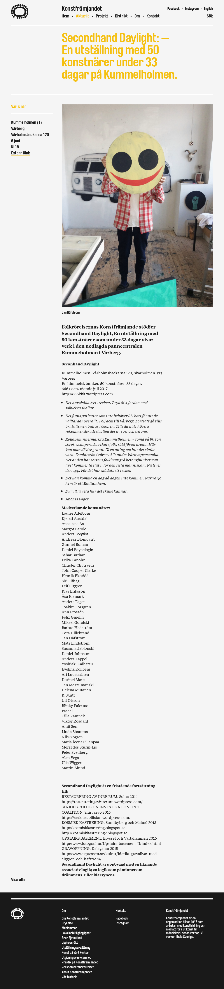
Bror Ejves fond (72, 938)
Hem (65, 16)
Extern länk (20, 153)
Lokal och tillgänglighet (76, 933)
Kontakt (153, 16)
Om (137, 16)
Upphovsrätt (70, 943)
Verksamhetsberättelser (78, 967)
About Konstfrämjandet (77, 972)
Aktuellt (82, 16)
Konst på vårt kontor (75, 952)
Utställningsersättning (76, 948)
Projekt (102, 16)
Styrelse (67, 923)
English (208, 9)
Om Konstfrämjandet (75, 918)
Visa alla (18, 879)
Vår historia (69, 977)
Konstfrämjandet (177, 911)
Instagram (192, 9)
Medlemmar (69, 928)
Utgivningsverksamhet (76, 957)
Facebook (173, 9)
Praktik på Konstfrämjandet (80, 962)
